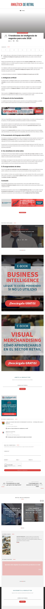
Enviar (22, 601)
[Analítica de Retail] (22, 4)
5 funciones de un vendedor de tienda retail (22, 231)
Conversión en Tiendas (23, 229)
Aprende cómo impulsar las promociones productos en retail (22, 564)
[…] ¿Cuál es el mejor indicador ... (12, 426)
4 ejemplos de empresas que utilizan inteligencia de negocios (11, 510)
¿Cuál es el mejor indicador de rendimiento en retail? (17, 428)
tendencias (22, 212)
